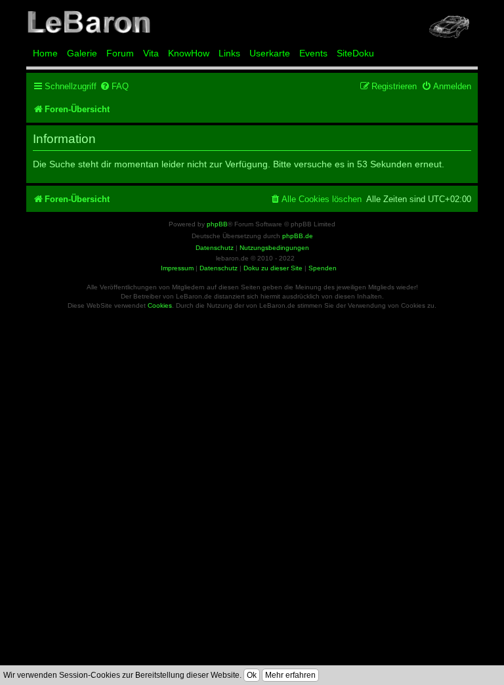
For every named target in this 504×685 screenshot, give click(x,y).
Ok (252, 675)
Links (229, 53)
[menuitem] (114, 86)
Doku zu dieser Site (273, 268)
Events (313, 53)
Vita (151, 53)
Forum (120, 53)
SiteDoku (355, 53)
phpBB (217, 224)
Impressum (177, 268)
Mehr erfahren (290, 675)
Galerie (82, 53)
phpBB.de (297, 235)
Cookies (160, 305)
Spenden (322, 268)
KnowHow (188, 53)
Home (45, 53)
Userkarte (269, 53)
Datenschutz (219, 268)
